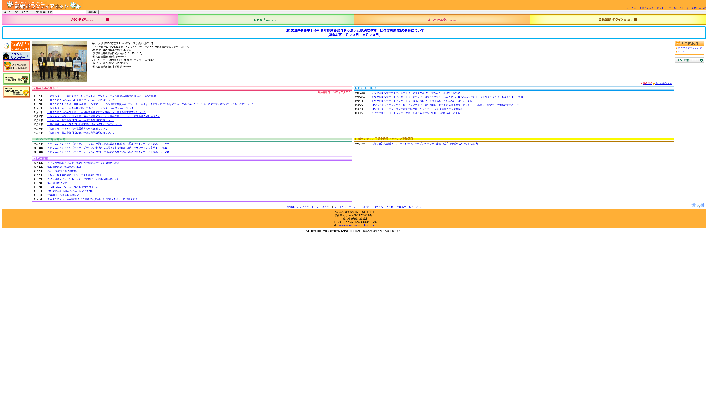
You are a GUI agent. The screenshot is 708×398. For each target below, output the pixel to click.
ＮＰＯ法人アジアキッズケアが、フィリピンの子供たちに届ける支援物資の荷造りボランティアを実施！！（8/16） (109, 143)
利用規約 (631, 8)
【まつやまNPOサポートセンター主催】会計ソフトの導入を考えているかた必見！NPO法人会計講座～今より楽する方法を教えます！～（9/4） (446, 96)
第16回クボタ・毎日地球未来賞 (64, 166)
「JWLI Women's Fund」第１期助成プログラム (72, 187)
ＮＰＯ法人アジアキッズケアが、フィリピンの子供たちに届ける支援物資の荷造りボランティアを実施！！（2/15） (109, 151)
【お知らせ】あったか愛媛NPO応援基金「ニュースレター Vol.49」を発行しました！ (93, 108)
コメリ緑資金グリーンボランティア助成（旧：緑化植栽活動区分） (83, 179)
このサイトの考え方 (372, 206)
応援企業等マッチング (690, 47)
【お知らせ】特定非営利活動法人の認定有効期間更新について (80, 120)
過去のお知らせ (663, 83)
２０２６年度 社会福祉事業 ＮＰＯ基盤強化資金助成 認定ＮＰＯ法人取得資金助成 (92, 199)
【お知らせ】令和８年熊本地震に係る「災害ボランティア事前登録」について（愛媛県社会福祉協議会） (103, 116)
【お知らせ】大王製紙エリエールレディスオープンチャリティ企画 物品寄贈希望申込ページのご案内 (101, 96)
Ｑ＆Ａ (681, 51)
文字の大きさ (646, 8)
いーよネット (324, 206)
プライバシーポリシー (346, 206)
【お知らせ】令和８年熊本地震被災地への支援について (77, 128)
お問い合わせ (699, 8)
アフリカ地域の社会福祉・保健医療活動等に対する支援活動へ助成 (83, 162)
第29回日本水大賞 (57, 183)
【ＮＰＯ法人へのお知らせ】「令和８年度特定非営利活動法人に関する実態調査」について (96, 112)
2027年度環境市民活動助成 (62, 171)
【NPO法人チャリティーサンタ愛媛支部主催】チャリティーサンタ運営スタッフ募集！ (416, 109)
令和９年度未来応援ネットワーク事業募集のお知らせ (76, 175)
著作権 (389, 206)
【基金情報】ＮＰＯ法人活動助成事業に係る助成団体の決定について (84, 124)
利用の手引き (681, 8)
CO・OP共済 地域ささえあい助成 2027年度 (71, 191)
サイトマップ (664, 8)
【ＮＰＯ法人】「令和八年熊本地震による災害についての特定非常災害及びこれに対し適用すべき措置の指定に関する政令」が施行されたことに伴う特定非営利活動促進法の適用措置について (150, 104)
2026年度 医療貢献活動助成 (63, 195)
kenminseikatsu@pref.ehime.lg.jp (356, 225)
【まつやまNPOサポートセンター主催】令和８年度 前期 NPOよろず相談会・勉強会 (414, 113)
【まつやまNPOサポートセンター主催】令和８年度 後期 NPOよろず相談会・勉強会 (414, 92)
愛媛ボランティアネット (300, 206)
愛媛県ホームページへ (409, 206)
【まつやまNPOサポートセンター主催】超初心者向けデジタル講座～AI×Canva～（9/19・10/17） (422, 101)
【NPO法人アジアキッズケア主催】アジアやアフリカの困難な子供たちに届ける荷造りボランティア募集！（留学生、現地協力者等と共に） (444, 105)
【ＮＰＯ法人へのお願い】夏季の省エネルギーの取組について (80, 100)
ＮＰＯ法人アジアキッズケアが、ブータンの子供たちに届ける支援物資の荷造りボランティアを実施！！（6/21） (108, 147)
